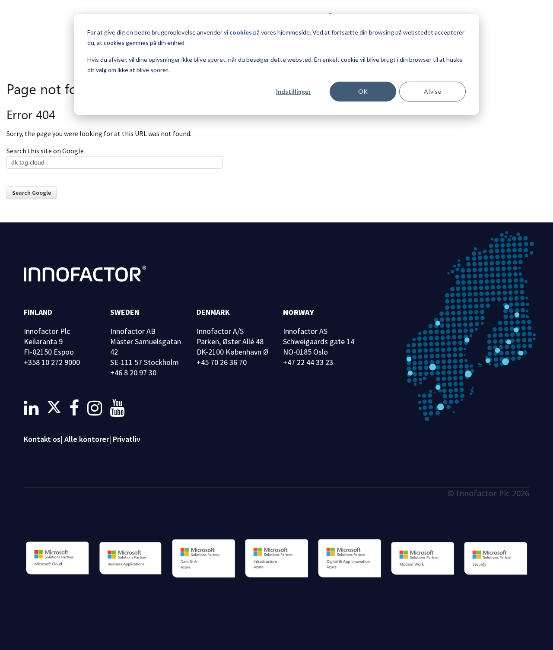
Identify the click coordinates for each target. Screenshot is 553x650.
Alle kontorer (86, 439)
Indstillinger (293, 91)
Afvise (432, 91)
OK (363, 91)
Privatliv (126, 439)
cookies (240, 32)
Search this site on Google (45, 150)
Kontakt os (42, 439)
